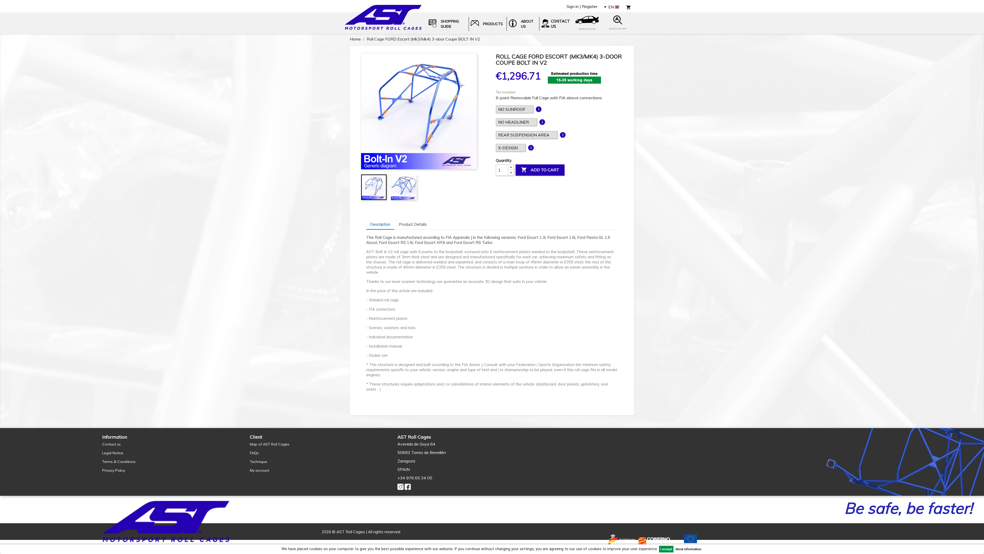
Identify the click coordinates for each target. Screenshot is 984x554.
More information (688, 549)
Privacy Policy (113, 470)
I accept (666, 549)
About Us (527, 24)
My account (259, 470)
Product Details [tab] (413, 224)
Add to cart (540, 170)
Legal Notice (112, 453)
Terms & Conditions (119, 461)
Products (493, 24)
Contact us (111, 444)
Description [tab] (380, 224)
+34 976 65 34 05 (414, 477)
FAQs (254, 453)
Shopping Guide (450, 24)
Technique (258, 461)
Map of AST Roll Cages (269, 444)
